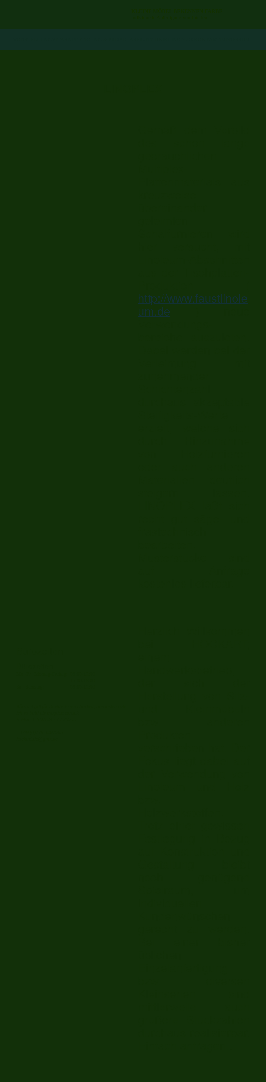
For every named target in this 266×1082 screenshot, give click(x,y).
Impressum (235, 39)
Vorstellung (32, 39)
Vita (58, 39)
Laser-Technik (147, 39)
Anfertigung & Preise (95, 39)
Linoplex (181, 39)
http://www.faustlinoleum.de (193, 304)
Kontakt (207, 39)
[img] (69, 14)
